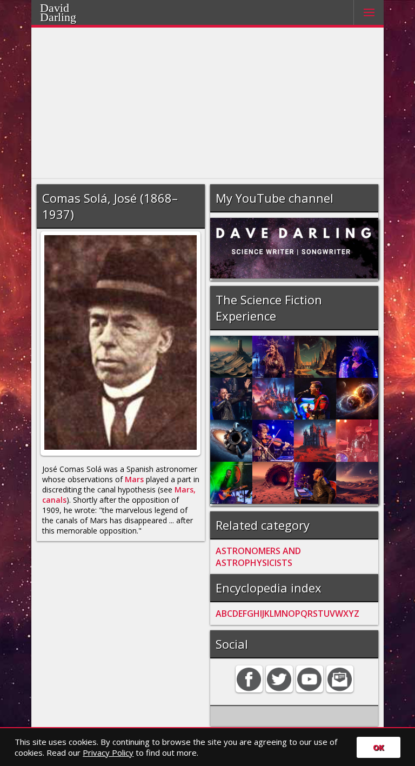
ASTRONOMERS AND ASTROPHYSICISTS (258, 557)
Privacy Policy (108, 752)
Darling (72, 15)
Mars (134, 479)
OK (378, 747)
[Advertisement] (207, 103)
